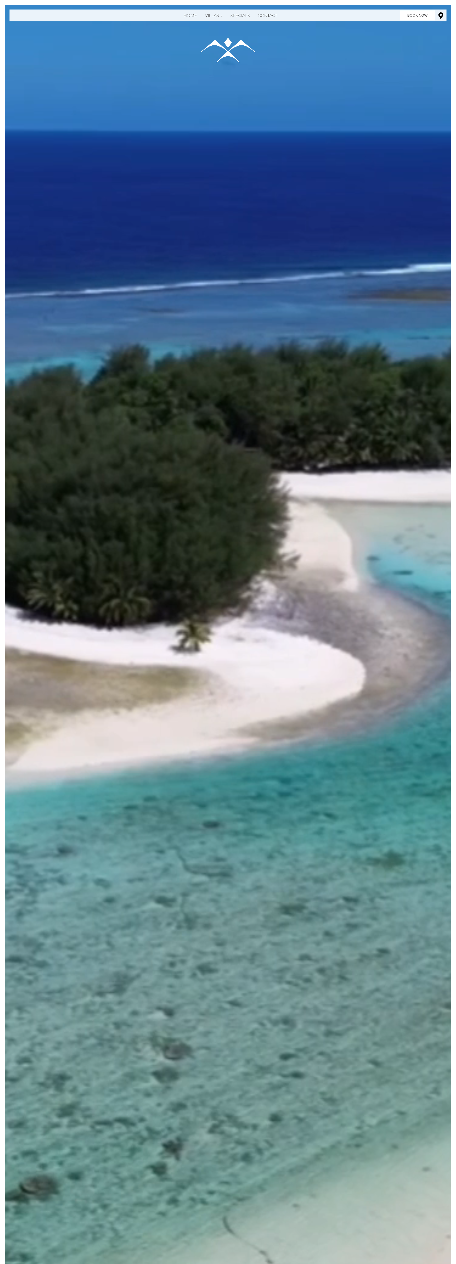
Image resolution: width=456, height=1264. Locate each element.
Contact (267, 15)
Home (190, 15)
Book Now (417, 15)
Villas (212, 15)
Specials (240, 15)
